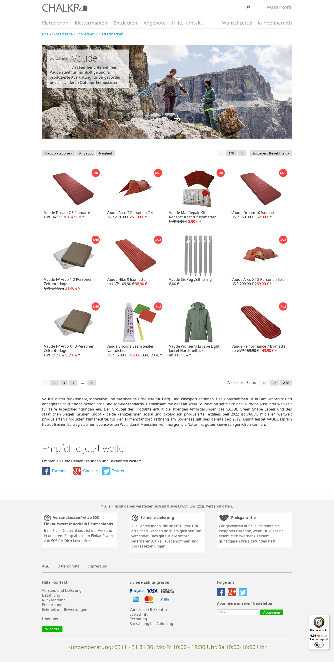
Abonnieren (271, 612)
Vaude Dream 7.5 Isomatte (67, 214)
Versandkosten (219, 506)
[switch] (319, 644)
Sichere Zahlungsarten (150, 582)
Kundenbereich (275, 23)
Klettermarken (91, 23)
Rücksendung (54, 599)
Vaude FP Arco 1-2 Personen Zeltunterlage (68, 284)
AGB (45, 566)
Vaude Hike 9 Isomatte (128, 281)
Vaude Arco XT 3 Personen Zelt (258, 281)
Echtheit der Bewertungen (64, 609)
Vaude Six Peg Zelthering (190, 281)
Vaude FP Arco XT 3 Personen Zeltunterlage (69, 350)
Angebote (155, 23)
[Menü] (326, 617)
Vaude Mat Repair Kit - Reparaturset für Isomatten (193, 217)
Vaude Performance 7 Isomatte (258, 348)
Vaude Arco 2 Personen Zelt (130, 214)
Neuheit (105, 153)
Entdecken (125, 23)
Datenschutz (68, 566)
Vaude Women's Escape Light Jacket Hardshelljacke (194, 350)
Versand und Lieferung (62, 590)
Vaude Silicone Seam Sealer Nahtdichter (134, 350)
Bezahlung (51, 595)
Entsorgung (52, 604)
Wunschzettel (237, 23)
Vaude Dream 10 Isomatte (254, 214)
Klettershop (55, 23)
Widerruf (52, 629)
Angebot (86, 153)
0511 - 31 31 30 (133, 647)
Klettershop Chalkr (64, 7)
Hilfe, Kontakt (187, 23)
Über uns (50, 618)
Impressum (97, 566)
